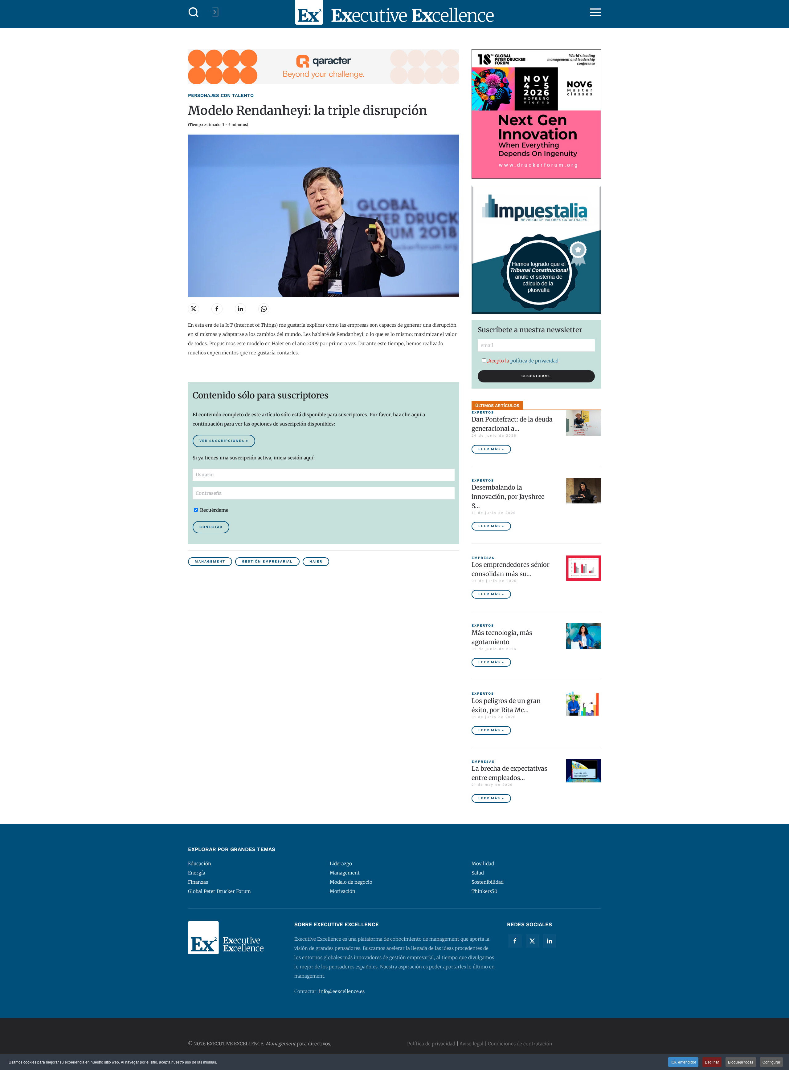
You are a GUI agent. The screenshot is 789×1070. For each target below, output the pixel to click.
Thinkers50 (484, 891)
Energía (196, 873)
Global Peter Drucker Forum (219, 891)
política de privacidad (534, 361)
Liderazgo (341, 863)
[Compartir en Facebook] (217, 308)
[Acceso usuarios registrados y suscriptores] (214, 12)
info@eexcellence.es (342, 991)
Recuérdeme (213, 510)
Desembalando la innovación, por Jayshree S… (508, 496)
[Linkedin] (549, 941)
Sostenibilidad (488, 882)
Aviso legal (472, 1044)
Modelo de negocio (351, 882)
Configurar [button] (771, 1061)
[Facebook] (515, 941)
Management (210, 561)
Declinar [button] (712, 1061)
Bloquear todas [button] (741, 1061)
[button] (193, 12)
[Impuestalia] (536, 249)
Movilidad (483, 863)
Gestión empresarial (267, 561)
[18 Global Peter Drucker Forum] (536, 113)
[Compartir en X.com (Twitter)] (193, 308)
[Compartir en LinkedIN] (240, 308)
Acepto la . (524, 361)
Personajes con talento (221, 95)
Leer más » (491, 449)
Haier (315, 561)
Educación (199, 863)
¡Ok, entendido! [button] (683, 1061)
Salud (478, 873)
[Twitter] (532, 941)
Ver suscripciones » (223, 441)
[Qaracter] (323, 66)
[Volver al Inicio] (394, 12)
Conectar (211, 527)
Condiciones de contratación (520, 1044)
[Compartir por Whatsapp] (263, 308)
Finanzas (198, 882)
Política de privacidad (431, 1044)
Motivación (342, 891)
